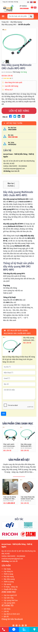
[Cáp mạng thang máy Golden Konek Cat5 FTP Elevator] (28, 487)
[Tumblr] (22, 626)
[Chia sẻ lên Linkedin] (19, 117)
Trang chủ (5, 2)
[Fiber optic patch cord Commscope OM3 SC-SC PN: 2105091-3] (10, 434)
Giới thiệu (10, 2)
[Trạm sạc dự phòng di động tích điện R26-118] (10, 487)
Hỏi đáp (16, 2)
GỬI (3, 414)
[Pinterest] (16, 626)
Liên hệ (6, 611)
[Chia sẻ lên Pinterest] (23, 117)
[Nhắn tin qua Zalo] (24, 629)
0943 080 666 (13, 137)
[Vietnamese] (34, 2)
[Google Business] (19, 626)
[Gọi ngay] (3, 629)
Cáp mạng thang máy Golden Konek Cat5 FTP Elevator (28, 499)
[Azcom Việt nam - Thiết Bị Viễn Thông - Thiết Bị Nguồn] (8, 8)
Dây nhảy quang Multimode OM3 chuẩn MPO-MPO (26, 446)
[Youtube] (25, 626)
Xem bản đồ (15, 171)
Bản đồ (6, 617)
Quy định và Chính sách (12, 614)
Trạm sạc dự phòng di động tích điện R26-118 (9, 499)
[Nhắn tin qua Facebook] (14, 629)
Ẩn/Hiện (11, 186)
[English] (31, 2)
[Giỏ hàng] (32, 7)
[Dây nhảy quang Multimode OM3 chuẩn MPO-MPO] (19, 43)
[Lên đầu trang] (32, 620)
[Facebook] (13, 626)
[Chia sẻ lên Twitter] (14, 117)
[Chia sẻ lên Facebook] (10, 117)
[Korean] (28, 2)
